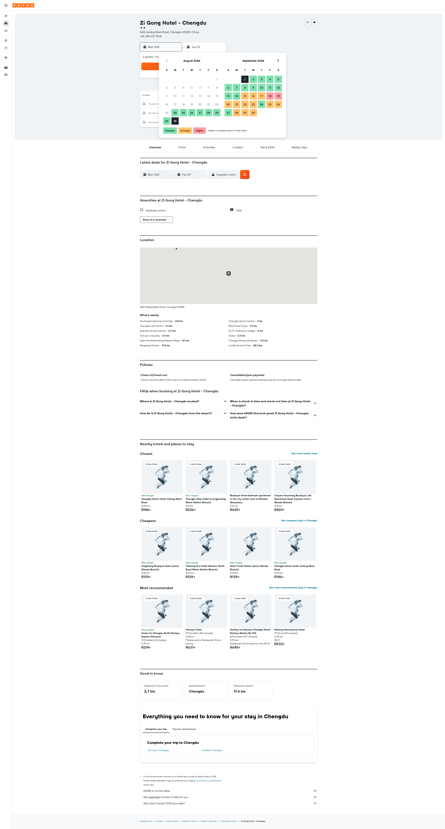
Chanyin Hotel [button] (194, 629)
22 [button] (216, 104)
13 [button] (200, 96)
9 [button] (167, 96)
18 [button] (183, 104)
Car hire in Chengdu (158, 750)
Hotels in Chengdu (212, 750)
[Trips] (5, 57)
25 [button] (183, 112)
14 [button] (208, 96)
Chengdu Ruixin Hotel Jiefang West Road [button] (161, 500)
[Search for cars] (5, 30)
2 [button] (167, 87)
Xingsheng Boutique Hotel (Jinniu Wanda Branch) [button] (160, 567)
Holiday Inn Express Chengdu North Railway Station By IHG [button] (250, 631)
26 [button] (191, 112)
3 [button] (175, 87)
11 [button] (183, 96)
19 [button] (192, 104)
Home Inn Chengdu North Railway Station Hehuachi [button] (160, 635)
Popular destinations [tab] (184, 729)
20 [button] (200, 104)
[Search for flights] (5, 16)
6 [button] (200, 87)
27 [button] (200, 112)
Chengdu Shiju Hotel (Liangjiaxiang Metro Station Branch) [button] (206, 500)
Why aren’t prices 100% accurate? (164, 803)
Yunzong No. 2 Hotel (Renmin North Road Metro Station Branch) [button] (205, 567)
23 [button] (166, 112)
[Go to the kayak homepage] (23, 5)
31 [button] (175, 121)
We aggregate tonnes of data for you (165, 797)
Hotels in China (189, 821)
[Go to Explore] (5, 40)
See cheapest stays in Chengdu (299, 520)
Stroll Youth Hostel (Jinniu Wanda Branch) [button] (249, 567)
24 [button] (175, 112)
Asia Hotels (172, 821)
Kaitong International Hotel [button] (289, 629)
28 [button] (208, 112)
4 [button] (183, 87)
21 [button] (208, 104)
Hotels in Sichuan (208, 821)
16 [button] (166, 104)
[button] (6, 5)
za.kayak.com (146, 821)
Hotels (159, 821)
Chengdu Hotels (229, 821)
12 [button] (192, 96)
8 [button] (217, 87)
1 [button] (216, 79)
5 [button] (192, 87)
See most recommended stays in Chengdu (293, 587)
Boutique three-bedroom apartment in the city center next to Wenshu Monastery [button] (250, 499)
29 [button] (216, 112)
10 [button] (175, 96)
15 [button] (217, 96)
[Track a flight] (5, 47)
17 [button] (175, 104)
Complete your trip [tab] (156, 729)
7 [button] (208, 87)
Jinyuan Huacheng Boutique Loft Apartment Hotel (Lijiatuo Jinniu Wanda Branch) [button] (292, 499)
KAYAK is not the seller (156, 790)
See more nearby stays (304, 453)
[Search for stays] (5, 23)
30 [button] (166, 121)
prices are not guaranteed (209, 780)
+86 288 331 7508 (151, 36)
